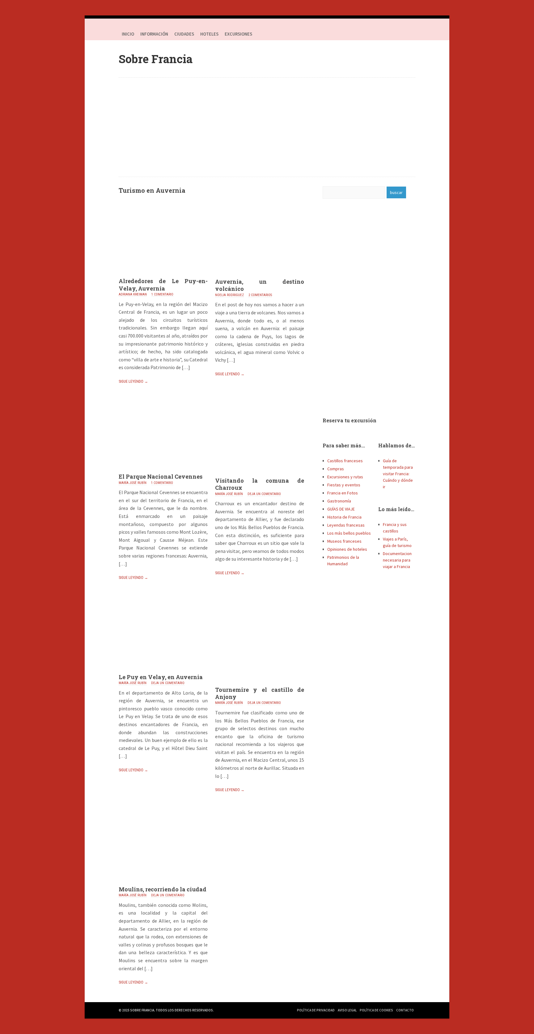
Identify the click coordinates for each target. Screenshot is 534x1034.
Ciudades (184, 34)
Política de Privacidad (316, 1010)
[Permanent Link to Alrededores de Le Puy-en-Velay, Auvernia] (163, 276)
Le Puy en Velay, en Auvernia (161, 677)
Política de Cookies (376, 1010)
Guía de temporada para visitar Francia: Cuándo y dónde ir (398, 473)
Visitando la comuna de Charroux (259, 484)
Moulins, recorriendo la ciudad (162, 889)
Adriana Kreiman (133, 294)
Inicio (128, 34)
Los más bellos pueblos (349, 533)
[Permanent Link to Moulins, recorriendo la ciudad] (163, 884)
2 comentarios (260, 295)
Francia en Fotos (342, 493)
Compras (335, 469)
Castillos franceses (345, 460)
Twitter (397, 34)
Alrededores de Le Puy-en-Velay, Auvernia (163, 284)
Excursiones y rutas (345, 477)
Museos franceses (344, 541)
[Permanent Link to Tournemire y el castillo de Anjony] (259, 684)
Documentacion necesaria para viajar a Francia (397, 560)
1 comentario (162, 294)
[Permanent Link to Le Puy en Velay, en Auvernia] (163, 672)
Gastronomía (339, 501)
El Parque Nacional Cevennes (160, 476)
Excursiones (238, 34)
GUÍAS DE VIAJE (341, 509)
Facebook (384, 34)
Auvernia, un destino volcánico (259, 285)
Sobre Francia (156, 58)
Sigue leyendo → (133, 381)
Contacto (405, 1010)
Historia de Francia (344, 517)
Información (154, 34)
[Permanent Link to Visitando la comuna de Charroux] (259, 475)
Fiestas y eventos (343, 485)
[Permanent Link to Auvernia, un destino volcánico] (259, 276)
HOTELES (209, 34)
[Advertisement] (267, 127)
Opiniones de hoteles (347, 549)
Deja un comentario (264, 494)
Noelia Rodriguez (229, 295)
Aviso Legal (347, 1010)
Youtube (409, 34)
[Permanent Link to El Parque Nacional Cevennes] (163, 471)
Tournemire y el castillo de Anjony (259, 693)
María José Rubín (132, 483)
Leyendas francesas (346, 525)
